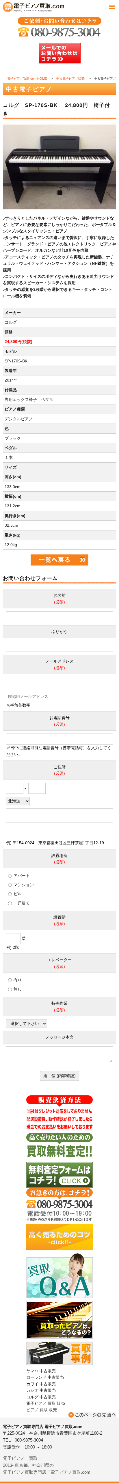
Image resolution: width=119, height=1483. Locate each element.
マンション (24, 884)
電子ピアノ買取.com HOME (27, 78)
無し (18, 989)
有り (18, 980)
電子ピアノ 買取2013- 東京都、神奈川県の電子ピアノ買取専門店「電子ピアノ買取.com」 (49, 1465)
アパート (22, 875)
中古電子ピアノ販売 (70, 78)
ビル (18, 893)
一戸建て (22, 903)
